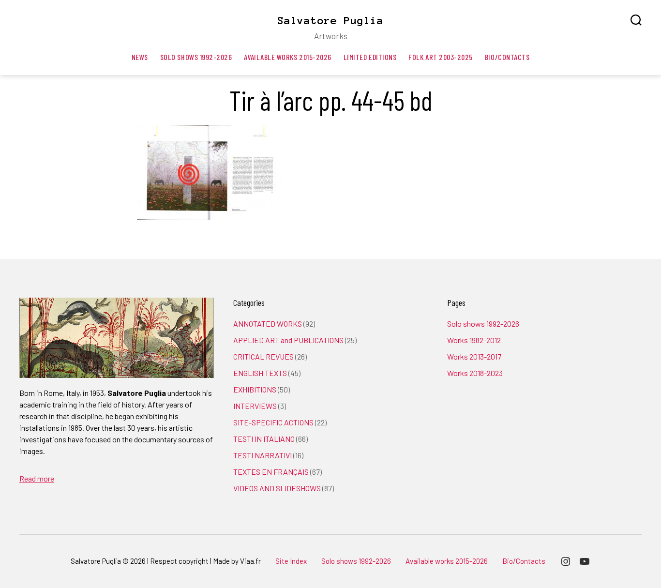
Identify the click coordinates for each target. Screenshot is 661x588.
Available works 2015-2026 (287, 56)
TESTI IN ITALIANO (264, 438)
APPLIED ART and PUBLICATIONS (288, 340)
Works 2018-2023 (475, 372)
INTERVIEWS (255, 405)
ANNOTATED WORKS (267, 323)
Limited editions (370, 56)
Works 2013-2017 (474, 356)
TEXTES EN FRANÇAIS (271, 471)
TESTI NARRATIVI (262, 455)
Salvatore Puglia (330, 20)
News (140, 56)
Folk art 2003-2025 (440, 56)
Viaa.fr (250, 561)
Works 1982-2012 (474, 340)
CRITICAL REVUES (263, 356)
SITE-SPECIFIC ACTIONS (273, 422)
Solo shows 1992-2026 (196, 56)
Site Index (291, 561)
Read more (36, 478)
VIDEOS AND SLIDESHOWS (277, 488)
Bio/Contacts (507, 56)
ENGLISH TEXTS (260, 372)
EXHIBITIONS (254, 389)
